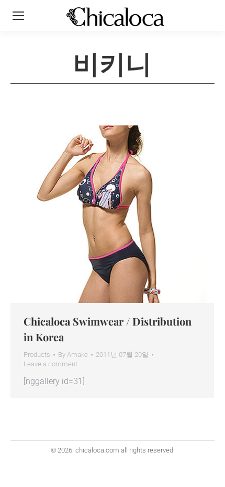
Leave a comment (50, 364)
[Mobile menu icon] (18, 15)
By (73, 354)
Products (37, 354)
